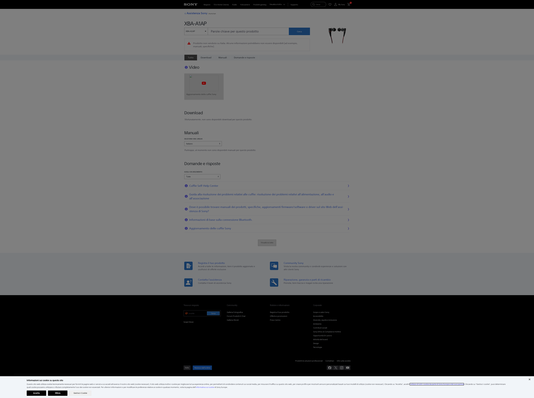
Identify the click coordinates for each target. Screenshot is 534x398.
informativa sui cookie (205, 387)
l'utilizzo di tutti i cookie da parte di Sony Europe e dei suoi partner (437, 384)
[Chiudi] (529, 379)
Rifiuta (57, 393)
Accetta (36, 393)
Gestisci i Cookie (80, 393)
